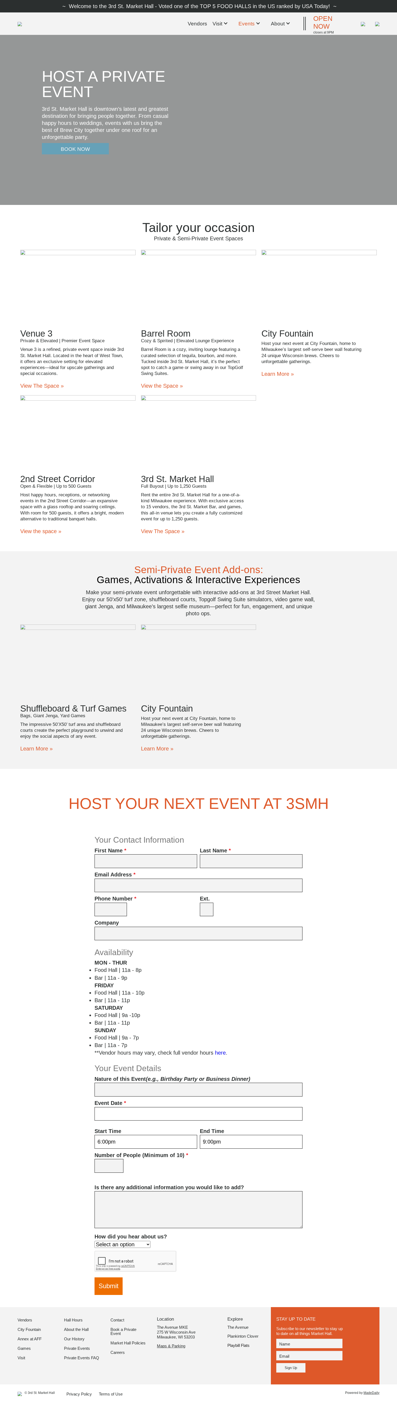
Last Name (215, 850)
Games (24, 1348)
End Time (212, 1131)
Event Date (110, 1103)
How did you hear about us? (131, 1237)
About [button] (278, 23)
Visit (21, 1358)
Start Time (108, 1131)
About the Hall (76, 1329)
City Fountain (29, 1329)
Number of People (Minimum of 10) (141, 1155)
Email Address (115, 875)
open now (322, 22)
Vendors (197, 23)
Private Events (77, 1348)
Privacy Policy (79, 1394)
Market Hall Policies (128, 1343)
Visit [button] (217, 23)
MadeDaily (371, 1393)
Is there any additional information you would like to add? (169, 1187)
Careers (117, 1352)
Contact (117, 1320)
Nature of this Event (172, 1079)
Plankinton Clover (242, 1336)
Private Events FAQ (81, 1358)
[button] (375, 24)
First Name (110, 850)
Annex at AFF (30, 1339)
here (220, 1053)
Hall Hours (73, 1320)
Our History (74, 1339)
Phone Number (115, 899)
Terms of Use (111, 1394)
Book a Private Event (123, 1331)
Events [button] (246, 23)
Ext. (205, 899)
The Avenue (237, 1327)
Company (107, 923)
